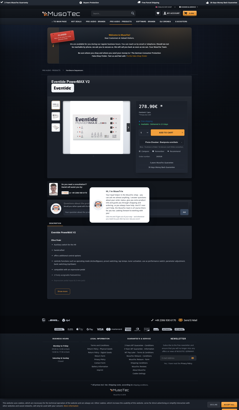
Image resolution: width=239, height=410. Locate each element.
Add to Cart (166, 132)
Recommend (175, 151)
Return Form (100, 356)
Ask (184, 212)
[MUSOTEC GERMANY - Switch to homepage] (61, 14)
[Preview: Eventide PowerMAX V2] (55, 105)
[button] (62, 291)
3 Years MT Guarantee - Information (139, 349)
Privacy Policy (99, 359)
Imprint (100, 370)
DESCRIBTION (55, 223)
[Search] (132, 13)
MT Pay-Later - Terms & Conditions (139, 352)
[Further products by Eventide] (62, 88)
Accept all (229, 405)
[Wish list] (158, 13)
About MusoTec (139, 370)
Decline (213, 405)
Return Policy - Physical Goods (99, 349)
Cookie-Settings (139, 373)
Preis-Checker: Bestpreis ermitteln (163, 142)
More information (71, 406)
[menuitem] (187, 7)
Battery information (100, 366)
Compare (145, 151)
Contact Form (99, 363)
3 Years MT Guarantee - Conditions (139, 345)
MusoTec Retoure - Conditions (139, 356)
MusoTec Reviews (139, 366)
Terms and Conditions (100, 345)
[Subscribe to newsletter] (192, 357)
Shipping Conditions (139, 363)
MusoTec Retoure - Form (139, 359)
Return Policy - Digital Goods (100, 352)
